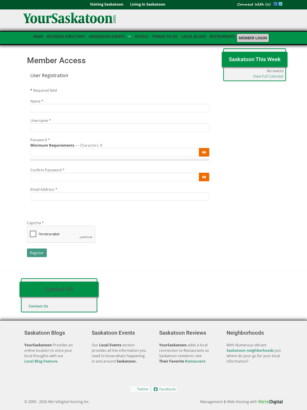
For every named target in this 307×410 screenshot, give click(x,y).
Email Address (43, 189)
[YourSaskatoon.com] (69, 19)
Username (40, 120)
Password (40, 139)
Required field (43, 90)
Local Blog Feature (40, 361)
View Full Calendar (268, 76)
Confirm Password (47, 170)
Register (37, 252)
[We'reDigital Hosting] (270, 401)
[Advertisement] (254, 156)
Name (36, 101)
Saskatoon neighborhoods (250, 350)
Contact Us (38, 306)
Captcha (35, 222)
